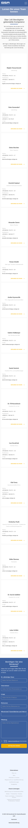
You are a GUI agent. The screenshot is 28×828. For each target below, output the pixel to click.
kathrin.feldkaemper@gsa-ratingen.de (11, 344)
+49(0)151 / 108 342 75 (8, 415)
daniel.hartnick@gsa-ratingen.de (9, 379)
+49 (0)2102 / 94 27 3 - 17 (8, 155)
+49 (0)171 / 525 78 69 (8, 119)
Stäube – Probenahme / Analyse (14, 793)
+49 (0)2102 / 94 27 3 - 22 (8, 411)
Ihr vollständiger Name (7, 677)
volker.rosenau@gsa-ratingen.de (10, 571)
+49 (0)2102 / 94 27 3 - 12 (8, 230)
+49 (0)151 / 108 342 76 (8, 494)
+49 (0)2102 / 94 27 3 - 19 (8, 190)
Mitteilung (4, 719)
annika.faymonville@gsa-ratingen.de (10, 309)
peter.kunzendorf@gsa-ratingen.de (10, 123)
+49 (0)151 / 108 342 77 (8, 234)
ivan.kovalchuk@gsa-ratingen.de (9, 458)
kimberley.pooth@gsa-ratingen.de (10, 535)
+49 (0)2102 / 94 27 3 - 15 (8, 75)
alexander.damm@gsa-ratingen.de (10, 238)
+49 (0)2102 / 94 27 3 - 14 (8, 115)
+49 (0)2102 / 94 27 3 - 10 (8, 490)
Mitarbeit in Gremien (14, 777)
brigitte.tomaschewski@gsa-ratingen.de (11, 83)
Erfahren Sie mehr (16, 88)
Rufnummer (4, 703)
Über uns (14, 773)
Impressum (14, 819)
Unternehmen (5, 685)
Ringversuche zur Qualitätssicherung (14, 779)
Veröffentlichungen (14, 782)
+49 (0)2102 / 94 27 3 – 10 (9, 450)
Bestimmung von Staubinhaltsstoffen (14, 791)
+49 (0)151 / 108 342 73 (8, 454)
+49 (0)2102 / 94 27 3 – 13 (9, 340)
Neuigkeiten (14, 784)
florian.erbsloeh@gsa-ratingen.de (10, 273)
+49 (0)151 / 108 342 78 (8, 194)
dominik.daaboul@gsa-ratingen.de (10, 198)
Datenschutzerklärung (13, 741)
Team (14, 775)
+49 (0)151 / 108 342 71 (8, 79)
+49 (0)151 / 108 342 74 (8, 641)
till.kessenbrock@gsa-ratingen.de (10, 419)
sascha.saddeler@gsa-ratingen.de (10, 606)
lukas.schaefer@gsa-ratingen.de (9, 645)
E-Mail (3, 694)
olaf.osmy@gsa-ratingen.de (8, 498)
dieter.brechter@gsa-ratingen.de (9, 159)
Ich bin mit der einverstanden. (15, 741)
